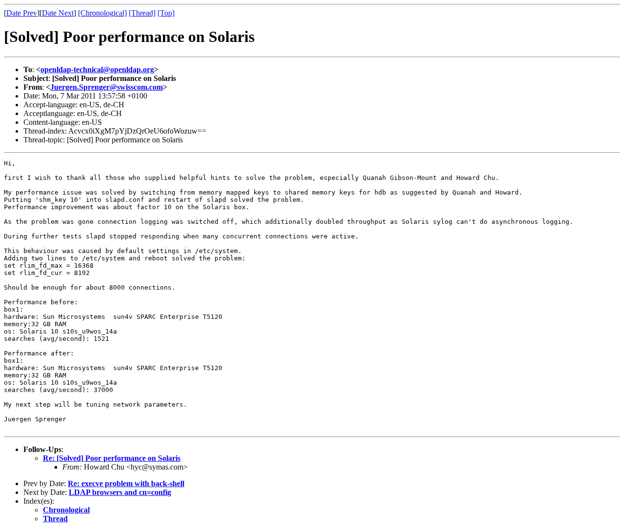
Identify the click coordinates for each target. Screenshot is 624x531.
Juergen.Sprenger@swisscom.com (106, 87)
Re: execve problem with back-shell (126, 483)
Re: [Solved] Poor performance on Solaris (111, 458)
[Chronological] (102, 13)
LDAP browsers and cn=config (120, 492)
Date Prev (21, 13)
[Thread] (142, 13)
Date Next (58, 13)
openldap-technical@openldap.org (97, 69)
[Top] (166, 13)
